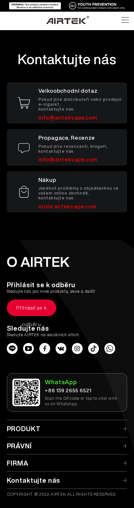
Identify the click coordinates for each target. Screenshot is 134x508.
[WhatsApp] (109, 348)
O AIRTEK (38, 261)
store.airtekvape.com (67, 206)
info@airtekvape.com (67, 117)
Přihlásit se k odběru (31, 310)
